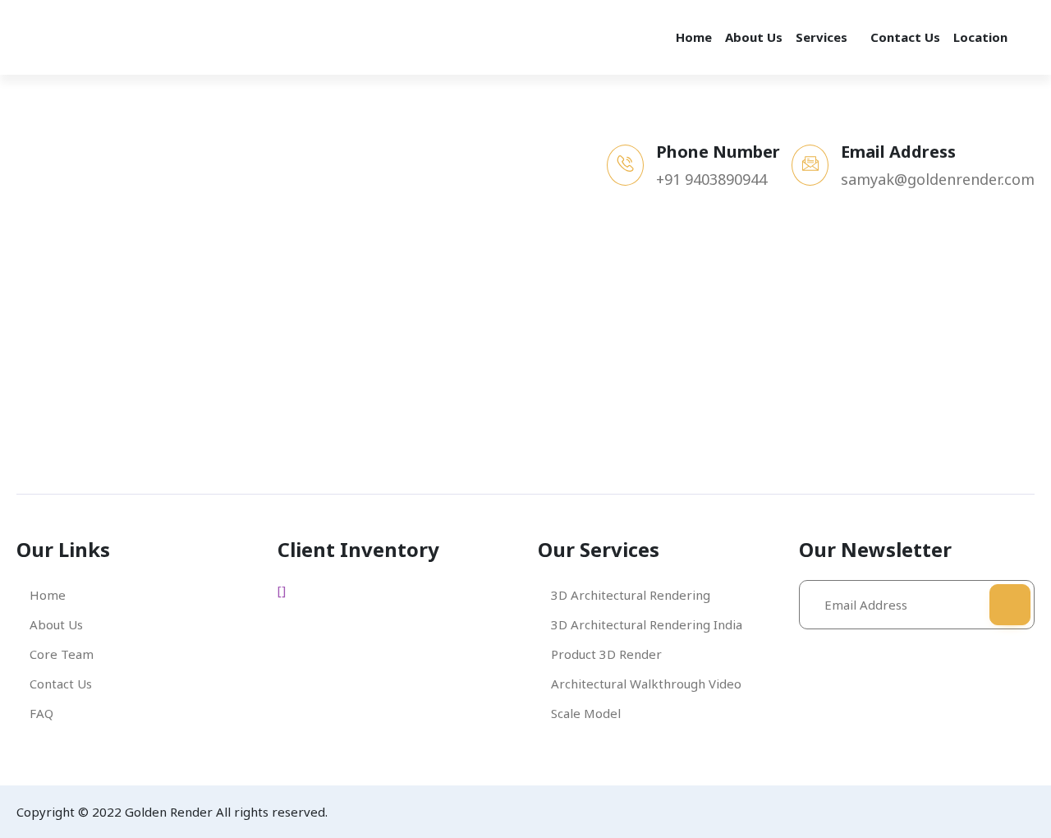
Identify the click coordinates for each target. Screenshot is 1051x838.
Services (821, 37)
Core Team (62, 654)
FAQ (41, 713)
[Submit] (1009, 604)
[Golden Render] (98, 37)
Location (980, 37)
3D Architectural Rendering (630, 595)
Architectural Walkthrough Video (646, 683)
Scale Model (586, 713)
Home (694, 37)
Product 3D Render (606, 654)
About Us (754, 37)
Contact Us (905, 37)
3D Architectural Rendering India (646, 624)
